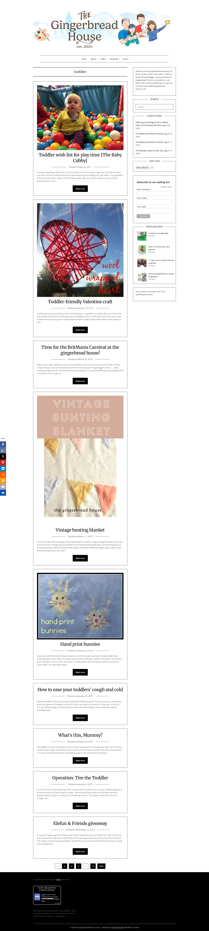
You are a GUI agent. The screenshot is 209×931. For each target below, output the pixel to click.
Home (84, 59)
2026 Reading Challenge (47, 888)
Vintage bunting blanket (80, 530)
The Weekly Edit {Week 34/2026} (149, 133)
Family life (113, 59)
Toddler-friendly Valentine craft (80, 301)
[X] (3, 456)
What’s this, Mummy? (80, 735)
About (93, 59)
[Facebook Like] (3, 450)
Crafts (102, 59)
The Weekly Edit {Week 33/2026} (149, 142)
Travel (124, 59)
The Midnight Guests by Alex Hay (149, 150)
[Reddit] (3, 475)
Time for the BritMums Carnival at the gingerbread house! (80, 350)
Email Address (144, 189)
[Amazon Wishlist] (3, 481)
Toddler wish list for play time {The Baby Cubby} (80, 157)
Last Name (141, 207)
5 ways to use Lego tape (158, 233)
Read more (80, 188)
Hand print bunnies (80, 644)
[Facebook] (3, 444)
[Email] (3, 487)
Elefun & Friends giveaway (80, 823)
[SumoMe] (3, 493)
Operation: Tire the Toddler (80, 778)
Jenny (58, 879)
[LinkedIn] (3, 469)
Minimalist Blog (118, 927)
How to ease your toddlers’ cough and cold (80, 689)
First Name (142, 198)
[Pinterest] (3, 462)
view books (57, 903)
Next (101, 866)
